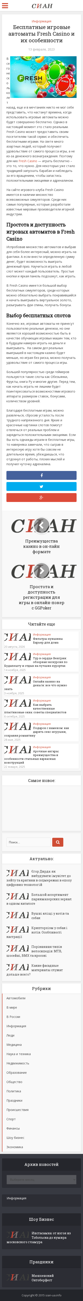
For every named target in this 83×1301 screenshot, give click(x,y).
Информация (41, 21)
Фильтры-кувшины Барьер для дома (48, 640)
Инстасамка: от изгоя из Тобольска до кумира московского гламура (39, 1237)
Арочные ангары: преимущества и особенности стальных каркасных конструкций (31, 756)
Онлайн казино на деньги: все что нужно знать (35, 685)
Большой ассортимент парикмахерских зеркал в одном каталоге (39, 899)
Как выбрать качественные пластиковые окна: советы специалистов (35, 708)
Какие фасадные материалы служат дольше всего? (34, 969)
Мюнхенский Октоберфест (43, 1278)
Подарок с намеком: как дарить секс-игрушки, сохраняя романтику (36, 731)
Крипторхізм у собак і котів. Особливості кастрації (37, 932)
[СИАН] (41, 5)
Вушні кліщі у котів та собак (50, 915)
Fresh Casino (28, 161)
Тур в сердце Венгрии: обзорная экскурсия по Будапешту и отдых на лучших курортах (36, 662)
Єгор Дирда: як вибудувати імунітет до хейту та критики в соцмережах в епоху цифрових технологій (39, 878)
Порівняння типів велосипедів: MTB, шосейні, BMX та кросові (34, 951)
